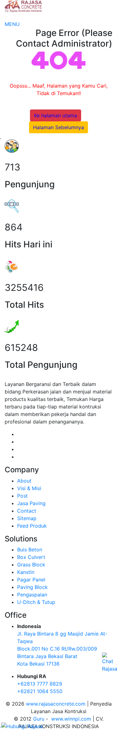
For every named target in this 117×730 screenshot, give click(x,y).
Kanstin (25, 572)
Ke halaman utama (55, 115)
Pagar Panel (31, 579)
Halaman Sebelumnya (58, 127)
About (24, 481)
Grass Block (31, 564)
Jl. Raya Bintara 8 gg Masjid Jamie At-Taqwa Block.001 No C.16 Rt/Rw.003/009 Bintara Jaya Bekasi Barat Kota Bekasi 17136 (62, 649)
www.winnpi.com (71, 719)
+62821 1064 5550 (39, 691)
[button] (12, 24)
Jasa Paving (31, 503)
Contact (26, 511)
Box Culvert (31, 557)
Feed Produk (32, 526)
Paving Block (32, 587)
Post (22, 496)
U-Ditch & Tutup (36, 602)
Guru (38, 719)
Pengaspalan (32, 594)
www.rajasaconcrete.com (55, 704)
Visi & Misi (29, 488)
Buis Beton (29, 549)
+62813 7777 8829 (39, 684)
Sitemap (27, 518)
